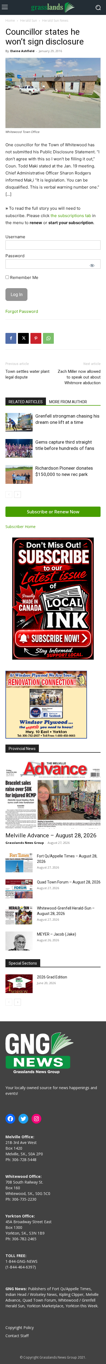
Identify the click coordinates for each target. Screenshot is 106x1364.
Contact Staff (17, 1335)
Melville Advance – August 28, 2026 (50, 835)
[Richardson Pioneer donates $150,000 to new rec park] (19, 474)
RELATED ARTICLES (26, 402)
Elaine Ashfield (22, 51)
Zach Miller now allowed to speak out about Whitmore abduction (79, 377)
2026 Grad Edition (52, 977)
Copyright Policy (19, 1327)
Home (10, 20)
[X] (23, 338)
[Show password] (92, 265)
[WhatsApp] (48, 338)
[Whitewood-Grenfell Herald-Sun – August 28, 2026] (19, 914)
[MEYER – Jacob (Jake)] (19, 940)
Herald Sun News (55, 20)
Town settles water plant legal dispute (27, 374)
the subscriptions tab (71, 215)
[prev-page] (8, 494)
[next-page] (17, 494)
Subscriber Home (20, 526)
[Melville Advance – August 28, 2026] (53, 794)
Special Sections (23, 963)
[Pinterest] (35, 338)
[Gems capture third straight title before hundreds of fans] (19, 448)
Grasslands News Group (24, 843)
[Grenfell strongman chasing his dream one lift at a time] (19, 422)
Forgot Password (21, 311)
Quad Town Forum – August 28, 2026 (69, 882)
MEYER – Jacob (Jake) (56, 934)
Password (14, 255)
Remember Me (23, 277)
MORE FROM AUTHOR (68, 402)
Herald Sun (28, 20)
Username (15, 236)
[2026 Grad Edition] (19, 983)
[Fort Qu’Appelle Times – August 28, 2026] (19, 862)
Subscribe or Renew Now (53, 512)
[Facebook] (10, 338)
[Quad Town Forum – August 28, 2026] (19, 888)
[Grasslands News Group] (53, 7)
